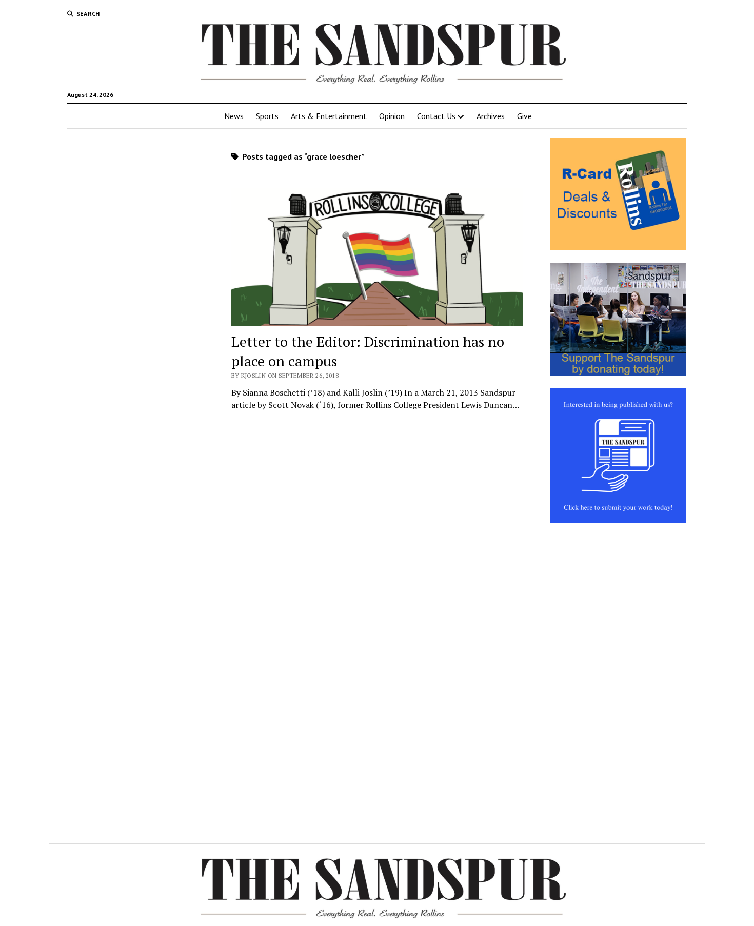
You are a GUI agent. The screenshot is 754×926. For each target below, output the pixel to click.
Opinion (392, 116)
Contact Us (436, 116)
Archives (491, 116)
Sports (267, 116)
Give (524, 116)
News (234, 116)
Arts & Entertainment (329, 116)
